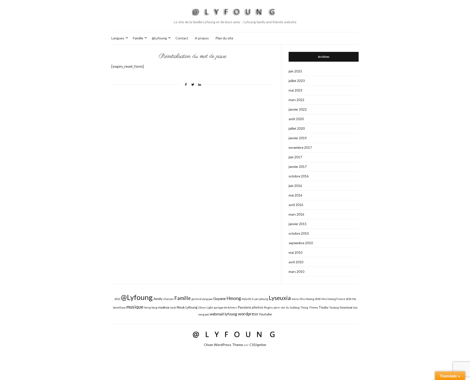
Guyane (219, 298)
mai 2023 (295, 90)
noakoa (163, 307)
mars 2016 (296, 214)
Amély (158, 299)
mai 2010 (295, 252)
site (283, 307)
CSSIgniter (257, 345)
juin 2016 (295, 186)
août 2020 (296, 119)
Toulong (334, 307)
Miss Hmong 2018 (310, 298)
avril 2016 (296, 205)
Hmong (233, 298)
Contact (182, 38)
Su (287, 307)
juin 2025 (295, 71)
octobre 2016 (299, 176)
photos (257, 307)
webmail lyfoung (223, 313)
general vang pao (201, 298)
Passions (244, 307)
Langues (117, 38)
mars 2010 (296, 272)
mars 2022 (296, 100)
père (277, 307)
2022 (117, 298)
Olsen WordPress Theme (223, 345)
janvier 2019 (298, 138)
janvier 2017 (298, 167)
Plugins (268, 307)
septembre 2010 (301, 243)
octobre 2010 (299, 233)
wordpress (248, 313)
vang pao (203, 314)
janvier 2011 (298, 224)
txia (355, 307)
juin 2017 (295, 157)
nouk (173, 307)
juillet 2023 (297, 81)
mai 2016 (295, 195)
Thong (304, 307)
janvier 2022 (298, 109)
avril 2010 (296, 262)
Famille (138, 38)
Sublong (295, 307)
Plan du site (224, 38)
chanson (168, 298)
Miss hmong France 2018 (336, 298)
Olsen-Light (205, 307)
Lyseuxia (280, 297)
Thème (313, 307)
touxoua (346, 307)
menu (295, 298)
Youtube (265, 314)
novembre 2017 (300, 148)
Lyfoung (263, 298)
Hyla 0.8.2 (247, 298)
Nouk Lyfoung (187, 307)
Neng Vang (150, 307)
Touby (324, 307)
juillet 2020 (297, 128)
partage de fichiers (225, 307)
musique (134, 307)
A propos (202, 38)
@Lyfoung (159, 38)
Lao (256, 298)
